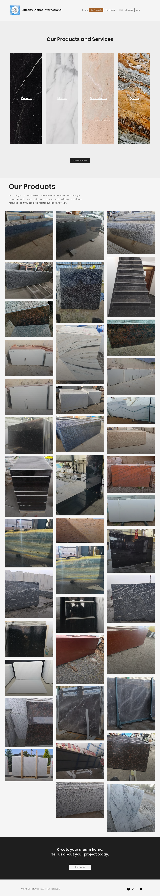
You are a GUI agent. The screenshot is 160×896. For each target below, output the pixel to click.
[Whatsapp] (128, 889)
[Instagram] (132, 889)
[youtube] (141, 889)
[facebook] (137, 889)
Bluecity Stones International (42, 10)
